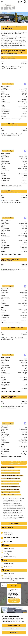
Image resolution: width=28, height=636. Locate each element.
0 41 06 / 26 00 (8, 541)
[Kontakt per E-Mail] (21, 1)
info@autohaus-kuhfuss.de (11, 537)
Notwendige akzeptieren (14, 625)
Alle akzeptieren (14, 632)
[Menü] (2, 2)
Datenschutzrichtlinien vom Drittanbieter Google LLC (13, 596)
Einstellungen (14, 628)
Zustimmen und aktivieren (14, 600)
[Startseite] (19, 1)
